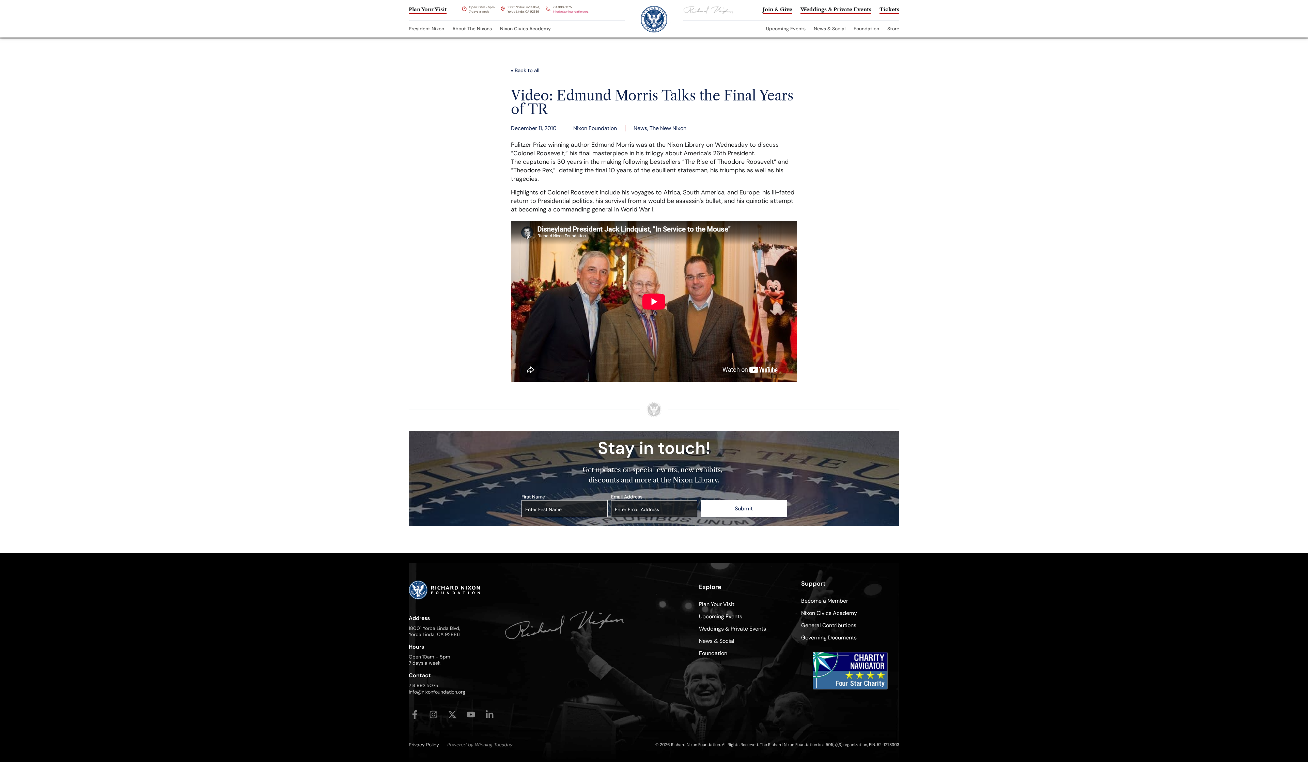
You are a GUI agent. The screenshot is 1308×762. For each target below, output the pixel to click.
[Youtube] (471, 714)
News (640, 128)
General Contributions (828, 625)
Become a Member (824, 600)
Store (893, 29)
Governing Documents (829, 637)
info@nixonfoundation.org (571, 12)
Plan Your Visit (716, 604)
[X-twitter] (452, 714)
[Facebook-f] (415, 714)
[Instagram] (433, 714)
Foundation (866, 29)
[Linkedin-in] (490, 714)
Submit (744, 508)
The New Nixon (668, 128)
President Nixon (426, 29)
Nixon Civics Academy (525, 29)
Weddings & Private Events (732, 628)
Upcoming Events (786, 29)
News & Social (829, 29)
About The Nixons (472, 29)
